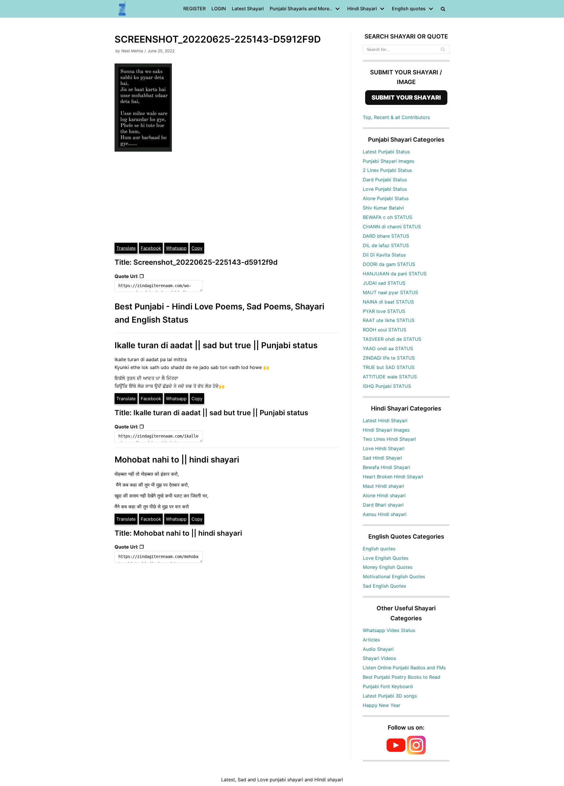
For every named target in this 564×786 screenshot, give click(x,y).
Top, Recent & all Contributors (396, 117)
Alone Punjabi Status (386, 198)
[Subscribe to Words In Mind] (396, 753)
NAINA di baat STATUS (388, 302)
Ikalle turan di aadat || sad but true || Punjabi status (216, 345)
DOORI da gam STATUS (389, 264)
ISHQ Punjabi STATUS (387, 386)
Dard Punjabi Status (385, 179)
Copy (197, 248)
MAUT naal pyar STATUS (390, 292)
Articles (371, 640)
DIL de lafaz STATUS (386, 245)
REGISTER (194, 8)
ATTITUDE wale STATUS (390, 377)
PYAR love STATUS (384, 311)
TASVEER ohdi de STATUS (392, 339)
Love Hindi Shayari (383, 448)
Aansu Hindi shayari (385, 514)
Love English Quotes (385, 558)
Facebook (151, 248)
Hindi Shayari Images (386, 430)
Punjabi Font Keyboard (388, 686)
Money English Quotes (387, 567)
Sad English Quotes (384, 586)
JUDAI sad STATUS (384, 283)
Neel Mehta (132, 50)
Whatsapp (176, 248)
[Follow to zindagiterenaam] (416, 753)
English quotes (379, 549)
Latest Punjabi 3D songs (390, 696)
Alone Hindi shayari (384, 495)
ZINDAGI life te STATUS (389, 358)
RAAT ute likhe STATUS (388, 320)
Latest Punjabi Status (386, 152)
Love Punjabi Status (385, 189)
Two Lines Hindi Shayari (389, 439)
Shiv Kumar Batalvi (383, 208)
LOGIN (219, 8)
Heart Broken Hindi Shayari (393, 477)
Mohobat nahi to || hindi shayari (177, 460)
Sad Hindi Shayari (382, 458)
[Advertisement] (227, 198)
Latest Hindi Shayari (385, 420)
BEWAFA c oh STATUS (387, 217)
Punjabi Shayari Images (388, 161)
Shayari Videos (379, 658)
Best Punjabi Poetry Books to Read (401, 677)
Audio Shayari (378, 649)
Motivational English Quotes (394, 576)
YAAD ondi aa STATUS (388, 348)
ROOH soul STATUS (384, 330)
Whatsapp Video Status (389, 630)
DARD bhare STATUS (386, 236)
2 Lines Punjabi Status (387, 170)
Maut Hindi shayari (383, 486)
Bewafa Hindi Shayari (386, 467)
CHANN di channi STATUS (392, 226)
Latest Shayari (248, 8)
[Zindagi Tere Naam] (122, 9)
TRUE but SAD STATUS (388, 367)
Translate (126, 248)
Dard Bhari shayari (383, 505)
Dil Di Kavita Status (384, 255)
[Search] (442, 49)
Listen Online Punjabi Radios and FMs (404, 668)
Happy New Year (381, 705)
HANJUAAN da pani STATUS (395, 273)
